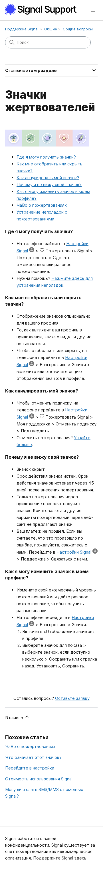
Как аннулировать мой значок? (48, 177)
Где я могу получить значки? (46, 157)
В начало (14, 717)
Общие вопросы (78, 29)
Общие (50, 29)
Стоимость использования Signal (38, 779)
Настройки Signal (73, 552)
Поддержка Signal (22, 29)
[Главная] (44, 9)
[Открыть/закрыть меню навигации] (93, 10)
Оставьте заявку (72, 698)
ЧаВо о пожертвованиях (42, 205)
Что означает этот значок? (33, 757)
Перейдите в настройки (29, 768)
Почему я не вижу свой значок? (49, 184)
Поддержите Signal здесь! (60, 858)
